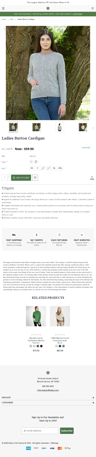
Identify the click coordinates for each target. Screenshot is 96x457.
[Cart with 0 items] (92, 8)
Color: (5, 162)
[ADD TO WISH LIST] (35, 178)
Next (93, 128)
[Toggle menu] (3, 8)
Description (9, 188)
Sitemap (54, 443)
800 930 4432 (48, 386)
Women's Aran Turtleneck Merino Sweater (36, 340)
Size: (4, 169)
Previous (3, 128)
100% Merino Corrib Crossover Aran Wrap (60, 340)
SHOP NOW (77, 14)
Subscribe (66, 430)
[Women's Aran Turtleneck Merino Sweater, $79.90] (36, 319)
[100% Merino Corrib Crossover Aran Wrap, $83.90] (60, 319)
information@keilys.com (48, 390)
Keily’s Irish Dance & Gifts (19, 443)
